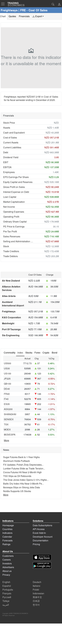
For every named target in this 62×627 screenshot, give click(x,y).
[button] (59, 4)
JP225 (7, 378)
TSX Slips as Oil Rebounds (17, 476)
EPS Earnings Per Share (16, 177)
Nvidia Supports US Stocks (17, 491)
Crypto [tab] (46, 352)
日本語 (36, 601)
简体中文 (37, 597)
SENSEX (9, 419)
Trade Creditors (11, 251)
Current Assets (10, 142)
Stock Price (9, 122)
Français (6, 593)
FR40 (7, 394)
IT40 (6, 399)
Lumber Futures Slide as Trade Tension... (24, 468)
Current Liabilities (12, 147)
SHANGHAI (10, 414)
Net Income (9, 206)
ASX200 (8, 409)
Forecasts (7, 540)
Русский (6, 597)
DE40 (7, 388)
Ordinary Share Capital (15, 221)
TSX (6, 424)
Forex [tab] (37, 352)
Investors (7, 563)
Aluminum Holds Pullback (16, 461)
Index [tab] (20, 352)
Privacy (6, 574)
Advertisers (8, 567)
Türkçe (5, 601)
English (6, 582)
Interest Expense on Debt (16, 192)
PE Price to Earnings (14, 226)
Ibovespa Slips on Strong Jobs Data (21, 487)
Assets (6, 127)
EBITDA (7, 167)
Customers (8, 555)
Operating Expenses (13, 211)
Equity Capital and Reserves (17, 182)
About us (7, 571)
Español (6, 585)
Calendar (7, 536)
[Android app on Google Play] (42, 565)
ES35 (7, 404)
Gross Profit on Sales (14, 187)
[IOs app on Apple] (42, 557)
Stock (6, 246)
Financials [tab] (24, 16)
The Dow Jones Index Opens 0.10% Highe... (25, 479)
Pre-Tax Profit (10, 231)
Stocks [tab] (28, 352)
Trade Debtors (10, 256)
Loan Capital (9, 196)
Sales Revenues (11, 236)
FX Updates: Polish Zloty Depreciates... (23, 464)
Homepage (8, 525)
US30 (7, 368)
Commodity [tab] (9, 352)
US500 (7, 363)
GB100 (7, 383)
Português (7, 589)
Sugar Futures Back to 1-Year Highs (21, 457)
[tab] (38, 16)
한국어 (36, 604)
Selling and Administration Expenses (18, 241)
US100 (7, 373)
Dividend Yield (10, 157)
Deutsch (37, 582)
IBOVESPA (9, 434)
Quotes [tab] (12, 16)
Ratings (6, 544)
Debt (5, 152)
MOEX (7, 429)
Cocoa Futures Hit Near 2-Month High (22, 472)
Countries (7, 529)
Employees (9, 172)
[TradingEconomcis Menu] (4, 4)
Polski (36, 589)
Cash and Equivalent (14, 132)
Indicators (7, 533)
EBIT (5, 162)
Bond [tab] (54, 352)
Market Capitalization (14, 201)
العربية (5, 604)
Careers (6, 559)
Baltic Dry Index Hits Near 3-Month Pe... (23, 483)
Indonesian (38, 593)
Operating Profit (11, 216)
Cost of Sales (10, 137)
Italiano (36, 585)
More (6, 440)
